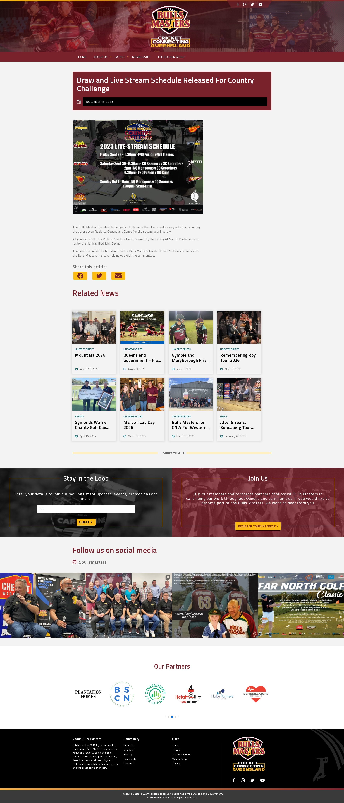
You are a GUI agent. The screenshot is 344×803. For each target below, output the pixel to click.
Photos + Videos (181, 754)
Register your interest (257, 526)
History (128, 754)
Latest (120, 57)
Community (130, 759)
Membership (141, 57)
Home (82, 57)
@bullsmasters (92, 562)
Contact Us (130, 763)
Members (129, 750)
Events (176, 750)
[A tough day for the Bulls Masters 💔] (215, 616)
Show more (172, 453)
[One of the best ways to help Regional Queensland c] (129, 616)
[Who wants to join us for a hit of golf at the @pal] (301, 616)
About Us (101, 57)
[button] (168, 717)
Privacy (176, 763)
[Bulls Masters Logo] (249, 753)
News (175, 745)
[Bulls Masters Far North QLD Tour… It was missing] (43, 616)
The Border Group (171, 57)
